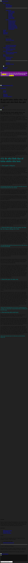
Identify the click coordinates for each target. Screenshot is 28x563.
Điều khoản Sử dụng (7, 530)
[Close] (1, 72)
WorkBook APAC (3, 88)
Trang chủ (5, 94)
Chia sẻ (4, 90)
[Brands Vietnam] (4, 1)
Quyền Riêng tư (6, 531)
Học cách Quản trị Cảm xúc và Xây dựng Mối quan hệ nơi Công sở (13, 75)
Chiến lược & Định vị (7, 96)
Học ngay (4, 74)
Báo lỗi (4, 91)
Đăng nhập (5, 67)
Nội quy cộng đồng (7, 533)
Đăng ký (5, 68)
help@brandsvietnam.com (8, 542)
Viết (1, 70)
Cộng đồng (5, 95)
